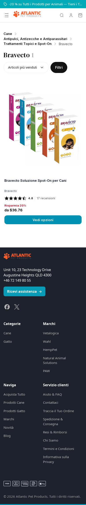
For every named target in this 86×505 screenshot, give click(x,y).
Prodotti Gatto (14, 411)
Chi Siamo (50, 440)
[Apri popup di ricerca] (62, 15)
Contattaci (50, 402)
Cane (7, 333)
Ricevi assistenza (24, 291)
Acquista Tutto (14, 394)
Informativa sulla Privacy (56, 459)
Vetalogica (51, 333)
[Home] (27, 15)
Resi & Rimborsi (55, 432)
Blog (7, 435)
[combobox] (26, 67)
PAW (46, 371)
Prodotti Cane (14, 402)
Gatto (8, 341)
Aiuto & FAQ (52, 394)
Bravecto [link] (66, 44)
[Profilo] (71, 15)
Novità (8, 427)
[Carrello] (80, 15)
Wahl (47, 341)
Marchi (9, 419)
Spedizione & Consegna (53, 421)
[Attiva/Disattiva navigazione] (7, 15)
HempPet (50, 349)
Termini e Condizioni (58, 448)
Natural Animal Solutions (54, 360)
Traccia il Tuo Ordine (58, 411)
